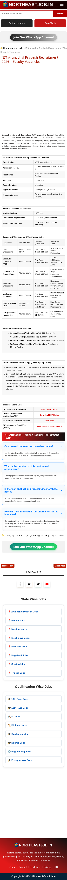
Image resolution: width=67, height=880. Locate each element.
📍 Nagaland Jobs (18, 655)
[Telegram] (38, 584)
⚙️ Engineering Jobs (19, 751)
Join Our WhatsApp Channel (33, 37)
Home (6, 48)
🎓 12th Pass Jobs (18, 707)
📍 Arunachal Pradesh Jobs (23, 611)
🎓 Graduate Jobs (18, 734)
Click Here (49, 421)
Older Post (60, 566)
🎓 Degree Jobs (16, 742)
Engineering (33, 535)
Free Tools (50, 23)
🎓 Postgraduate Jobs (20, 760)
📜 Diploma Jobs (17, 725)
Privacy (47, 867)
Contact (23, 867)
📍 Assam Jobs (16, 620)
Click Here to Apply (49, 409)
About (12, 867)
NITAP (44, 535)
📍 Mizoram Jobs (17, 646)
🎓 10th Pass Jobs (18, 699)
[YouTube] (47, 584)
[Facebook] (20, 584)
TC (56, 867)
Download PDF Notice (49, 415)
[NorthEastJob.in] (33, 845)
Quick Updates (17, 23)
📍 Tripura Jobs (16, 673)
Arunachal (16, 48)
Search (60, 13)
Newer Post (7, 566)
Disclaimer (35, 867)
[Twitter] (29, 584)
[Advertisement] (33, 97)
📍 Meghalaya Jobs (19, 638)
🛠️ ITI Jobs (14, 716)
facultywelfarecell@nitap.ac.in (49, 426)
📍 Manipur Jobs (17, 629)
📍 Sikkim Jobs (16, 664)
